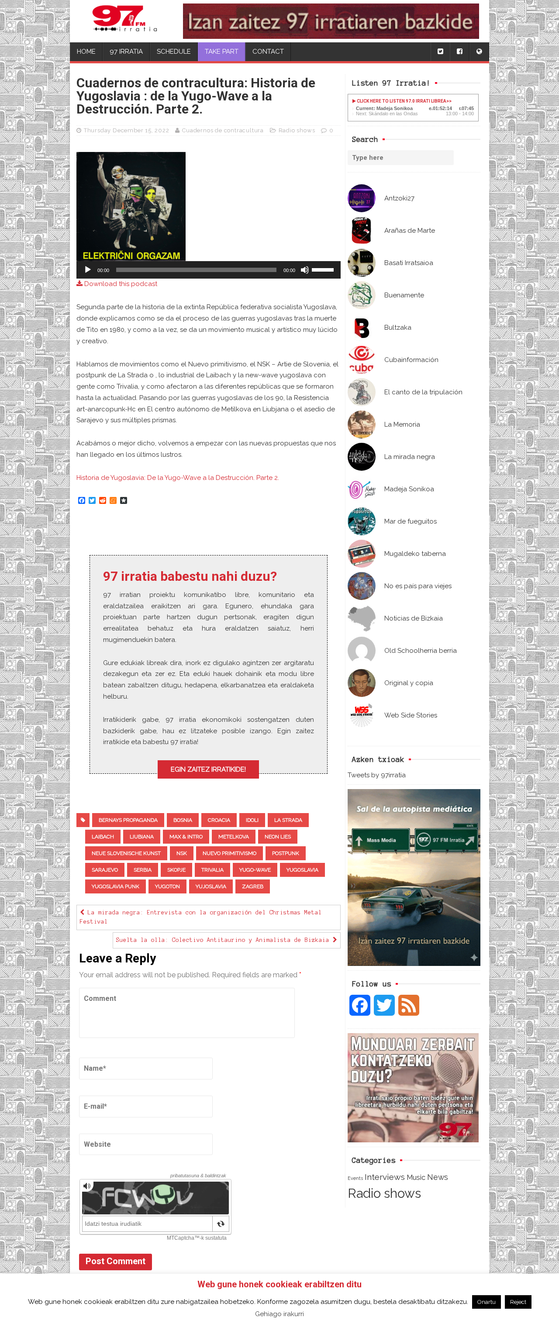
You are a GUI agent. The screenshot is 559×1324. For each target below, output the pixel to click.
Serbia (143, 870)
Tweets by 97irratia (377, 775)
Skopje (176, 870)
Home (86, 51)
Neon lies (278, 837)
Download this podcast (120, 284)
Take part (221, 51)
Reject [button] (518, 1302)
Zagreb (252, 886)
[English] (479, 51)
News (437, 1177)
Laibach (103, 837)
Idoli (252, 820)
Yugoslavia (302, 870)
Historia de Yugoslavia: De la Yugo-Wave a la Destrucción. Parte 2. (177, 478)
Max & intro (186, 837)
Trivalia (212, 870)
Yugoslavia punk (115, 886)
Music (416, 1177)
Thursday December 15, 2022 (126, 130)
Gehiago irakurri (279, 1314)
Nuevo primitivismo (229, 853)
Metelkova (233, 837)
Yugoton (167, 886)
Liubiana (142, 837)
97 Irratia (126, 51)
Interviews (385, 1177)
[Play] (87, 269)
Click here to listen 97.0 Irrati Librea (401, 101)
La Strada (288, 820)
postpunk (285, 853)
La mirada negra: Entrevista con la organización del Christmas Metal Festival (201, 917)
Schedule (174, 51)
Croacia (219, 820)
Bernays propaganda (128, 820)
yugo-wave (255, 870)
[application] (208, 270)
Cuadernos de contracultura (223, 130)
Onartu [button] (486, 1302)
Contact (268, 51)
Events (355, 1178)
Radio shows (384, 1193)
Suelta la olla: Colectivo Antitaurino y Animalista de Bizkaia (224, 940)
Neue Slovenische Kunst (126, 853)
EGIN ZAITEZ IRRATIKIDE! (208, 769)
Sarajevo (105, 870)
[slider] (324, 269)
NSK (181, 853)
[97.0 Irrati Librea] (124, 21)
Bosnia (182, 820)
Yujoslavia (211, 886)
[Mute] (304, 269)
